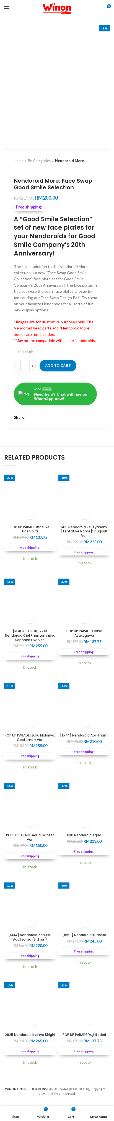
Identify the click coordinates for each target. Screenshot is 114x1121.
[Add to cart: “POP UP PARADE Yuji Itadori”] (84, 1022)
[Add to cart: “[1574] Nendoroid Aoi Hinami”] (84, 723)
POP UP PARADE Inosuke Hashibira (30, 529)
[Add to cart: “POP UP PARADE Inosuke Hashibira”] (30, 514)
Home (19, 160)
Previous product (16, 169)
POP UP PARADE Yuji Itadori (84, 1035)
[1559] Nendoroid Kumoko (84, 935)
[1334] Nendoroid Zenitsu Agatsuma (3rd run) (29, 937)
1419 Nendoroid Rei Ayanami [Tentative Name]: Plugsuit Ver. (84, 531)
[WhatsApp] (45, 417)
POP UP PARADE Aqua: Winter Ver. (30, 837)
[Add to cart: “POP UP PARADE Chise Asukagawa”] (84, 618)
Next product (27, 169)
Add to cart (58, 365)
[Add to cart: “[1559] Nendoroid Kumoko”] (84, 922)
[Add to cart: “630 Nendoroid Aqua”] (84, 822)
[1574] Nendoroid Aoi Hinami (84, 735)
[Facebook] (31, 417)
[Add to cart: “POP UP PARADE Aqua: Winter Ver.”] (30, 822)
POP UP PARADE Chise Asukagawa (84, 633)
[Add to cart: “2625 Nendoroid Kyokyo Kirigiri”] (30, 1022)
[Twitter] (38, 417)
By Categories (39, 160)
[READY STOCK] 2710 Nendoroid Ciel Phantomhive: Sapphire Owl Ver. (30, 635)
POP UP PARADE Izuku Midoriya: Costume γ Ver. (30, 737)
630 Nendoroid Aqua (84, 835)
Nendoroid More (69, 160)
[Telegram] (51, 417)
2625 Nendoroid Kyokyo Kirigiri (30, 1035)
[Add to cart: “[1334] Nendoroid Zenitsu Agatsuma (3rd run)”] (30, 922)
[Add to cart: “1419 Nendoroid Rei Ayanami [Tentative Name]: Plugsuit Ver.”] (84, 514)
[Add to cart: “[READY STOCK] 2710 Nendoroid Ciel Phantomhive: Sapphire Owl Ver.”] (30, 618)
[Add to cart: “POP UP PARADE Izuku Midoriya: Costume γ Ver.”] (30, 723)
